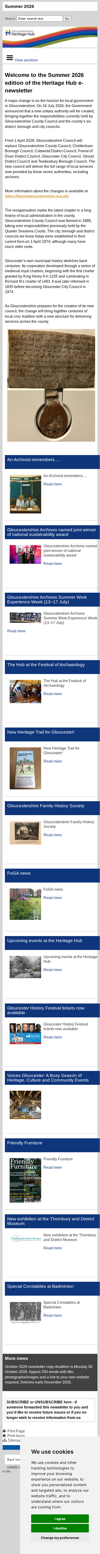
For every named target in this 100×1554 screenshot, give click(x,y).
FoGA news (19, 873)
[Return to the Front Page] (50, 37)
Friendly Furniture (24, 1142)
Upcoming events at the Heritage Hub (44, 940)
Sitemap (15, 1440)
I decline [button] (60, 1528)
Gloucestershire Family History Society (45, 805)
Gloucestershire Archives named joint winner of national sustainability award (51, 532)
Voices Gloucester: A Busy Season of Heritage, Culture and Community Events (48, 1077)
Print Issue (16, 1436)
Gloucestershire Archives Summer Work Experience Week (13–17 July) (47, 599)
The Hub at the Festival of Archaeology (46, 664)
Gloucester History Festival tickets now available (45, 1010)
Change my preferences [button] (60, 1538)
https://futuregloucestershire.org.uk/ (36, 196)
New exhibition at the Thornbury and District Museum (50, 1221)
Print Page (16, 1431)
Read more (52, 484)
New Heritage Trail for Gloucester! (40, 732)
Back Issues (16, 1459)
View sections (26, 60)
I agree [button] (60, 1519)
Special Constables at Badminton (40, 1286)
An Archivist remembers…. (33, 459)
